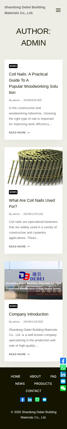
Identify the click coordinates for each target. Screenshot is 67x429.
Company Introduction (28, 314)
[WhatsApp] (37, 399)
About (35, 376)
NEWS (13, 66)
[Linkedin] (30, 399)
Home (15, 376)
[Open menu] (58, 10)
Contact (33, 391)
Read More (19, 132)
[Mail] (44, 399)
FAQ (53, 376)
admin (16, 100)
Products (43, 384)
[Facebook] (22, 399)
